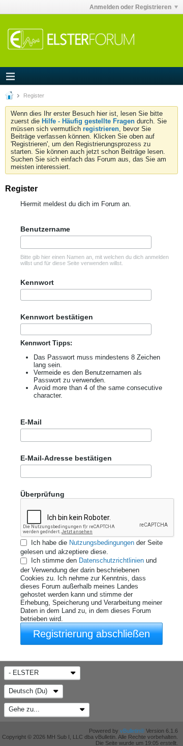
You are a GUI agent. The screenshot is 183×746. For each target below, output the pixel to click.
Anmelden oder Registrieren (130, 7)
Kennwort (37, 282)
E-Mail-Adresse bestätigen (66, 458)
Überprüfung (42, 494)
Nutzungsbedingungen (101, 542)
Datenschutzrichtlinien (111, 561)
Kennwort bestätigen (56, 317)
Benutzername (45, 229)
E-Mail (31, 422)
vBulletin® (132, 731)
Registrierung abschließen (91, 633)
